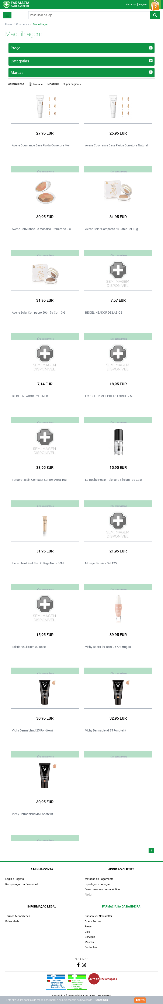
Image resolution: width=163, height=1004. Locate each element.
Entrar (129, 4)
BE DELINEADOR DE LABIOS (103, 312)
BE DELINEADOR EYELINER (30, 396)
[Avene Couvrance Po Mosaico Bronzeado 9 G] (45, 190)
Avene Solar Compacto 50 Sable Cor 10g (111, 229)
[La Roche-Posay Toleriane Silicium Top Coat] (118, 441)
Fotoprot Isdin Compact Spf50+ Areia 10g (39, 479)
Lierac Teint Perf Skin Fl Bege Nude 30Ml (38, 563)
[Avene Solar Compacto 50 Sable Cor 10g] (118, 190)
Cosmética (22, 24)
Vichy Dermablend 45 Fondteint (32, 814)
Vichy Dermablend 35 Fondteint (105, 730)
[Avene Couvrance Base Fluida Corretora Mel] (45, 107)
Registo (143, 4)
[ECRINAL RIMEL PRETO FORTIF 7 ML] (118, 357)
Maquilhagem (41, 24)
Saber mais (102, 999)
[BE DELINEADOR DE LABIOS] (118, 274)
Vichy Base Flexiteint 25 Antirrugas (108, 647)
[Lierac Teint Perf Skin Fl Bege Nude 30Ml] (45, 525)
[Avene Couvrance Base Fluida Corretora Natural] (118, 107)
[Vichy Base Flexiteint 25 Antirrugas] (118, 608)
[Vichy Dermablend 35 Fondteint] (118, 692)
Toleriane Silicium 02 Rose (29, 647)
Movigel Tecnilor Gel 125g (101, 563)
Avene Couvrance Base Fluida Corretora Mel (40, 145)
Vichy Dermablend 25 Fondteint (32, 730)
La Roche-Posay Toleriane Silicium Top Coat (113, 479)
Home (8, 24)
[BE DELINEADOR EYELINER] (45, 357)
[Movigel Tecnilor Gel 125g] (118, 525)
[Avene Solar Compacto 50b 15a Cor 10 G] (45, 274)
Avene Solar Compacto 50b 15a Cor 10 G (38, 312)
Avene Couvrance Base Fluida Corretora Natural (116, 145)
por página (71, 84)
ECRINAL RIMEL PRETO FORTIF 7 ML (109, 396)
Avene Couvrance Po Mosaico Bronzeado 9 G (41, 229)
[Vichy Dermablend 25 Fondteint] (45, 692)
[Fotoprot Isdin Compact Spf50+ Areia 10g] (45, 441)
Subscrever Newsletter (98, 916)
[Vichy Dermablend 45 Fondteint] (45, 775)
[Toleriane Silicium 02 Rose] (45, 608)
